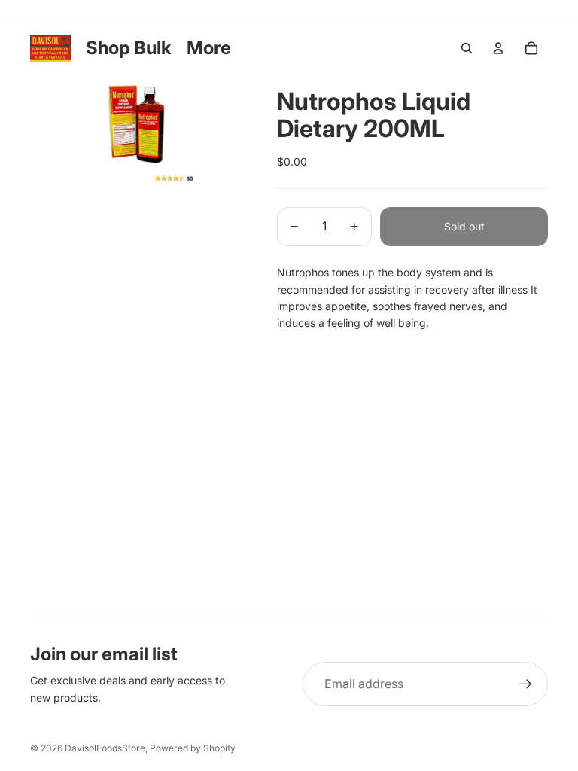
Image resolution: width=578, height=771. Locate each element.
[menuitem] (209, 49)
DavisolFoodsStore (105, 748)
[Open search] (466, 48)
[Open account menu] (498, 48)
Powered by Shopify (193, 748)
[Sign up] (525, 684)
